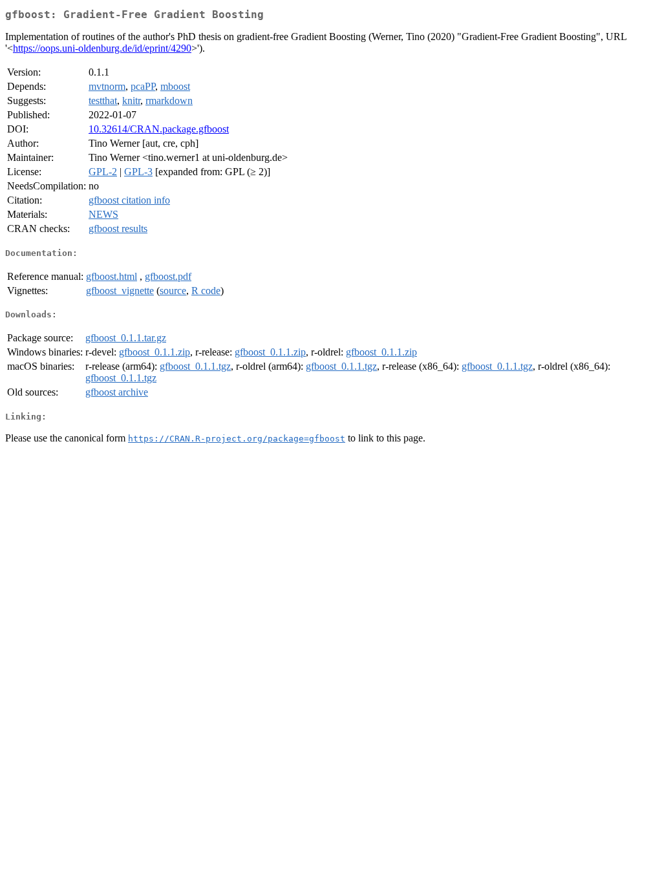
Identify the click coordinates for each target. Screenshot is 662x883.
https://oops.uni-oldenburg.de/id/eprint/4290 (102, 48)
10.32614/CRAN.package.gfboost (159, 128)
